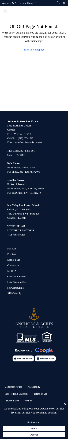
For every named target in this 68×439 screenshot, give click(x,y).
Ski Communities (15, 287)
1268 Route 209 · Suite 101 (21, 151)
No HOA (11, 271)
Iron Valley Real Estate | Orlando (23, 205)
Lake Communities (16, 282)
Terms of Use (40, 394)
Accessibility (34, 387)
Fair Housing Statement (16, 394)
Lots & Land (13, 260)
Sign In (28, 401)
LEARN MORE (17, 234)
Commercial (13, 265)
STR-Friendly (14, 293)
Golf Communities (16, 276)
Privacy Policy (12, 401)
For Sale (11, 248)
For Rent (11, 254)
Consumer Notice (13, 387)
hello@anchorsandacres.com (29, 142)
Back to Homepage (34, 49)
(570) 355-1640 (25, 138)
